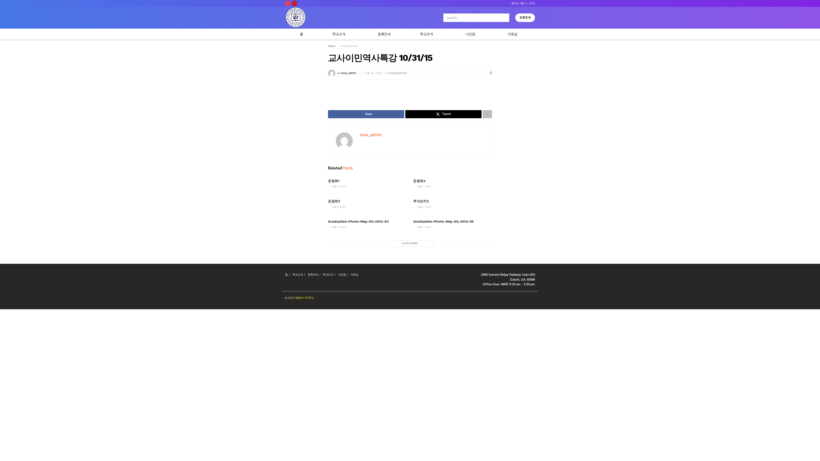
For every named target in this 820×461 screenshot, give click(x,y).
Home (331, 46)
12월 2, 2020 (338, 227)
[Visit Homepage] (295, 18)
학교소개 (338, 34)
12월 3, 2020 (338, 186)
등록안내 (525, 17)
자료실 (512, 34)
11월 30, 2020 (373, 73)
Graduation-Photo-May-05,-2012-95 (443, 221)
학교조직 (426, 34)
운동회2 (419, 181)
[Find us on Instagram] (288, 3)
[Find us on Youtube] (294, 3)
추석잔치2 (421, 201)
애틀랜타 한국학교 (304, 298)
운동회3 (334, 201)
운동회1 (334, 181)
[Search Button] (505, 17)
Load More (410, 243)
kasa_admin (348, 73)
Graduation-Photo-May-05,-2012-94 (358, 221)
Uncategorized (348, 46)
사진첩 (470, 34)
